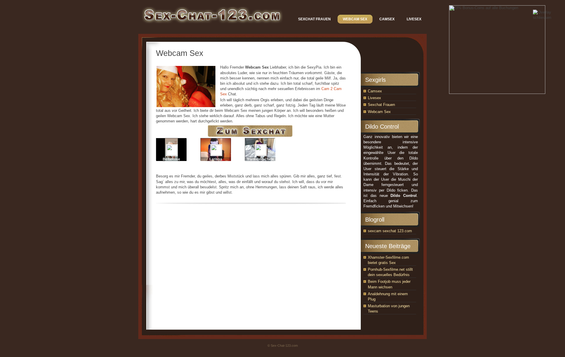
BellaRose (171, 159)
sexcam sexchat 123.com (390, 231)
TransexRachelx (260, 159)
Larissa (216, 159)
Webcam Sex (379, 111)
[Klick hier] (251, 136)
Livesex (374, 98)
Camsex (375, 91)
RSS (423, 38)
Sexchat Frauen (381, 104)
